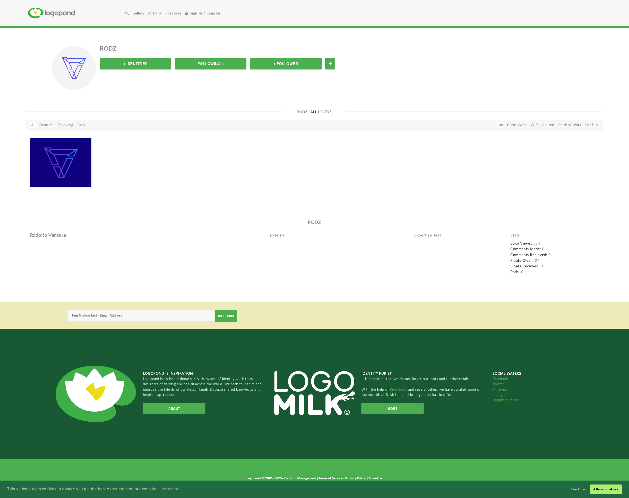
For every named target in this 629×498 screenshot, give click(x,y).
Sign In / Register (205, 13)
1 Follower (285, 63)
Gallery (138, 13)
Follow (330, 63)
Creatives (173, 13)
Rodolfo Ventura (46, 176)
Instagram (501, 395)
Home (76, 12)
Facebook (500, 379)
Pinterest (500, 389)
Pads (81, 125)
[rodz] (74, 68)
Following (65, 125)
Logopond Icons (506, 400)
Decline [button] (578, 489)
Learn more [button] (170, 489)
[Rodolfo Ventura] (61, 163)
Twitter (498, 384)
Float (81, 179)
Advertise (376, 478)
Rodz (41, 182)
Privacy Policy (356, 478)
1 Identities (135, 63)
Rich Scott (399, 389)
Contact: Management (300, 478)
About (174, 408)
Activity (155, 13)
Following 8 (211, 63)
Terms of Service (331, 478)
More (392, 408)
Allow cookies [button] (605, 489)
